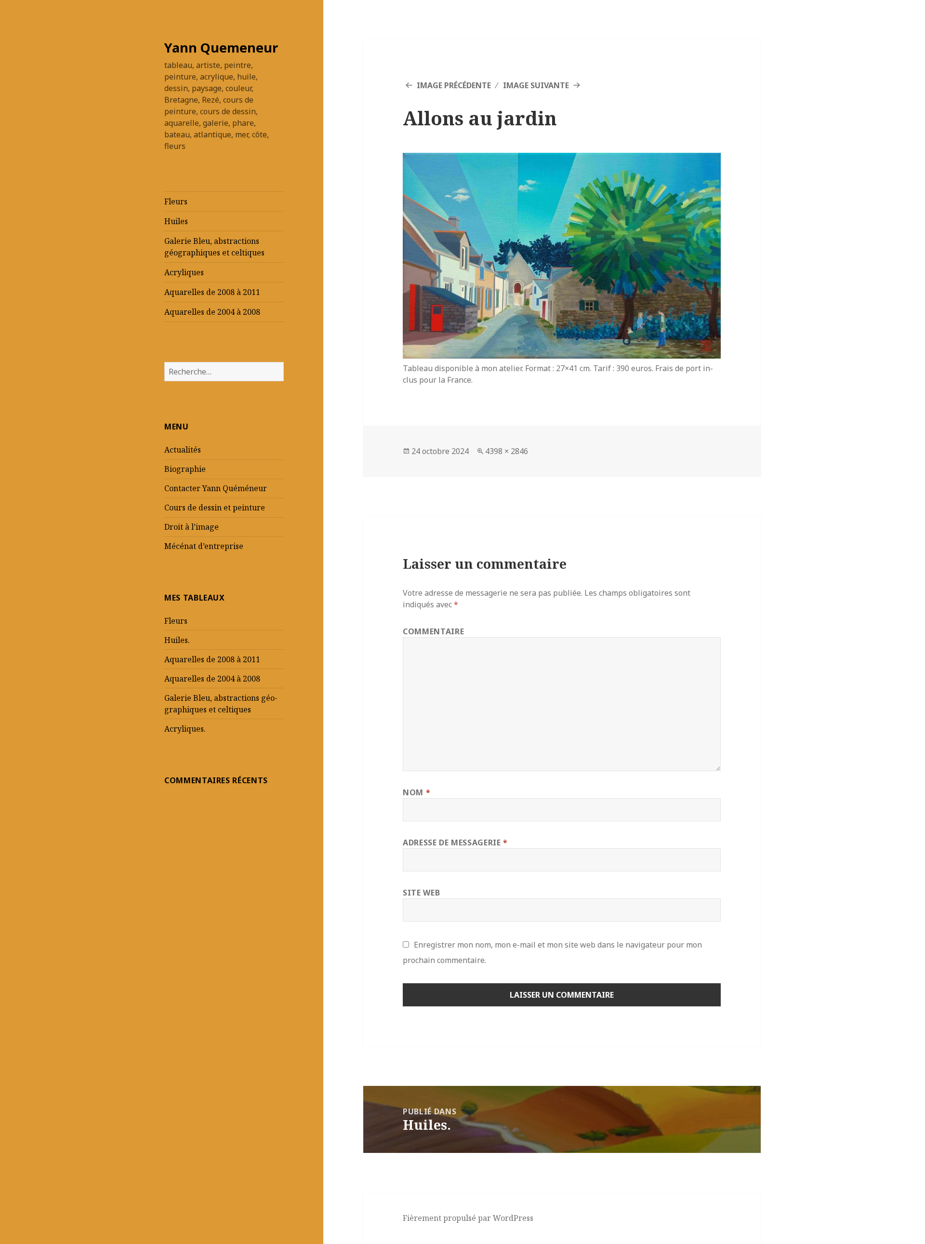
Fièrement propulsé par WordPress (468, 1218)
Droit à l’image (191, 527)
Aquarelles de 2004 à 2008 (212, 312)
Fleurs (175, 201)
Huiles (176, 221)
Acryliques (184, 272)
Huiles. (177, 640)
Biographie (185, 469)
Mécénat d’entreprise (203, 546)
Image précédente (454, 85)
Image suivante (536, 85)
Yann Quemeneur (221, 47)
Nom (416, 792)
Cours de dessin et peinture (214, 507)
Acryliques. (185, 728)
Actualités (182, 449)
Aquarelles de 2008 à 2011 (212, 292)
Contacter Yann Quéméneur (215, 488)
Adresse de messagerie (455, 842)
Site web (421, 892)
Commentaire (433, 631)
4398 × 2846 (506, 451)
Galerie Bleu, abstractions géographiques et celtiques (214, 247)
